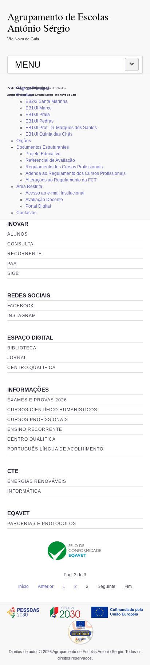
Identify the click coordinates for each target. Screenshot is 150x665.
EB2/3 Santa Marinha (46, 101)
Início (23, 586)
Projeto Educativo (42, 153)
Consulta (20, 244)
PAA (12, 263)
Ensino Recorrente (34, 429)
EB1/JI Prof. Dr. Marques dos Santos (61, 127)
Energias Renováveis (36, 481)
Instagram (21, 315)
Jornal (17, 357)
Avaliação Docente (44, 199)
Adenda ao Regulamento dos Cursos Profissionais (75, 173)
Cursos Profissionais (37, 419)
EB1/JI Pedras (39, 121)
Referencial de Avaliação (50, 160)
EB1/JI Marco (38, 108)
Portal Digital (38, 206)
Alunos (17, 234)
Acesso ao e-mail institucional (54, 193)
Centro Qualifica (31, 367)
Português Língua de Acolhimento (55, 449)
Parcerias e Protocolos (41, 523)
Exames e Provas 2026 (37, 399)
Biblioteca (21, 347)
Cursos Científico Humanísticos (52, 409)
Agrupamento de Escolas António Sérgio (57, 22)
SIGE (13, 273)
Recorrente (24, 253)
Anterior (46, 586)
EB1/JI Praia (37, 114)
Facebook (20, 305)
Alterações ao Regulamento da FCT (60, 180)
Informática (24, 491)
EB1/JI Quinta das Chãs (48, 134)
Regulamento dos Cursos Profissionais (64, 166)
